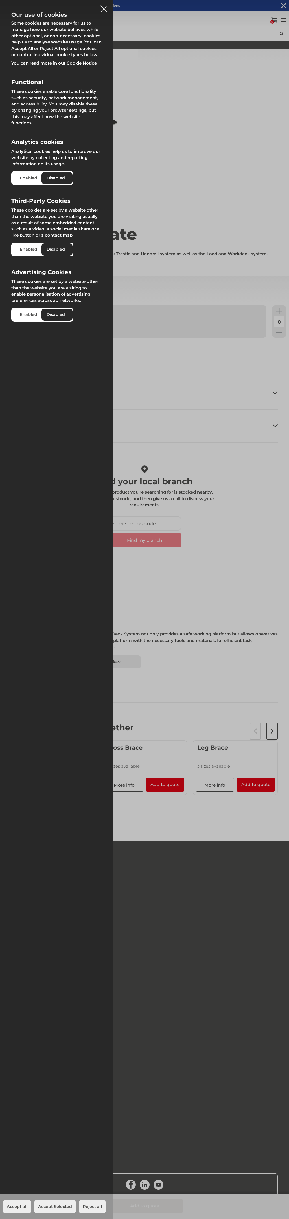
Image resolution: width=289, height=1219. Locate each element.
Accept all (17, 1206)
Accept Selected (55, 1206)
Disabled (56, 178)
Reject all (92, 1206)
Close (103, 6)
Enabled (28, 178)
